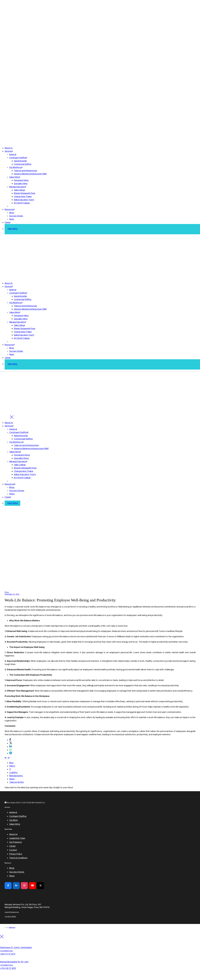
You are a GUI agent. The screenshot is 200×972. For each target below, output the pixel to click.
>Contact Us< (6, 950)
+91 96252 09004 (10, 916)
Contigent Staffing (17, 816)
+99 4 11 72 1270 (7, 954)
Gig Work (13, 820)
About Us (13, 834)
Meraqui (12, 927)
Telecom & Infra (16, 782)
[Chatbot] (194, 964)
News (7, 592)
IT (10, 769)
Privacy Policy (15, 854)
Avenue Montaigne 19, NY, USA (14, 962)
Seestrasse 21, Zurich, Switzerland (16, 947)
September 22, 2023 (12, 594)
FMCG (12, 766)
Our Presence (15, 842)
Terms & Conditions (18, 858)
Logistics (13, 772)
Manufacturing (16, 775)
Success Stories (16, 872)
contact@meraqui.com (12, 912)
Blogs (11, 868)
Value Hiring (14, 824)
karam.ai (13, 812)
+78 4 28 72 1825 (8, 968)
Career (12, 846)
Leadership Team (17, 838)
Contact (13, 850)
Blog (11, 763)
